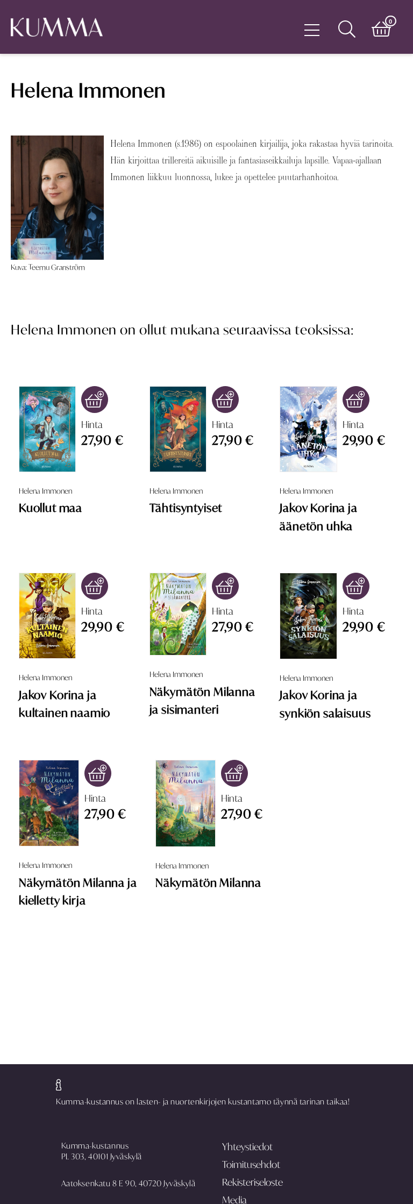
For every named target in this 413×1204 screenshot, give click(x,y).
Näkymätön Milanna (208, 882)
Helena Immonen (45, 491)
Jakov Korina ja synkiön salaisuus (325, 703)
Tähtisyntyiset (186, 507)
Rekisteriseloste (252, 1182)
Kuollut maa (50, 507)
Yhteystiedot (247, 1147)
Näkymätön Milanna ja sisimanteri (202, 700)
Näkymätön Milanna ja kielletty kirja (78, 891)
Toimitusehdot (251, 1164)
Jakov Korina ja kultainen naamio (64, 703)
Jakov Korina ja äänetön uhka (318, 516)
